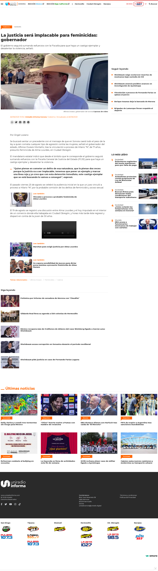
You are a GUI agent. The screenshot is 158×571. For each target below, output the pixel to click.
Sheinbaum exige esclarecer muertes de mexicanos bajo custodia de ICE (133, 76)
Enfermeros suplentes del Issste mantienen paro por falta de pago (126, 163)
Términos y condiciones (128, 495)
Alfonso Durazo (36, 280)
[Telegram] (28, 122)
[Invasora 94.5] (33, 529)
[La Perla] (140, 537)
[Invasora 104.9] (60, 529)
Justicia (60, 280)
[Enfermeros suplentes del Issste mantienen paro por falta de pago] (148, 163)
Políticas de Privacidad (128, 497)
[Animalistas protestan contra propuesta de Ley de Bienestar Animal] (148, 179)
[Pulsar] (6, 536)
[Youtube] (10, 504)
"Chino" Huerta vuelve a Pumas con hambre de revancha (58, 424)
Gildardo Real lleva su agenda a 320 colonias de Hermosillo (49, 313)
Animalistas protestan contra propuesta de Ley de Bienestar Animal (125, 179)
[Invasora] (6, 529)
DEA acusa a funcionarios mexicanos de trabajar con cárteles (126, 225)
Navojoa (107, 4)
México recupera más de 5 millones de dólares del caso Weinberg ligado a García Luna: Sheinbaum (62, 330)
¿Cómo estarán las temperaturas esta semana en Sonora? (124, 209)
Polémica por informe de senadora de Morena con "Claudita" (49, 298)
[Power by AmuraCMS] (151, 556)
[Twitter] (16, 122)
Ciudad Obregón (94, 4)
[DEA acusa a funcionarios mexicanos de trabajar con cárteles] (148, 224)
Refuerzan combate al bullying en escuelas (17, 462)
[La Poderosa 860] (33, 536)
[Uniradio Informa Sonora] (15, 4)
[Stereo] (86, 528)
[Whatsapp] (12, 122)
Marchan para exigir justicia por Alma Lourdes (55, 247)
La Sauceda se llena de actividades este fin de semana (58, 462)
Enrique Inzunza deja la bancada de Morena (134, 102)
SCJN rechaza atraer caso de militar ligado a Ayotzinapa (98, 462)
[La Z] (86, 544)
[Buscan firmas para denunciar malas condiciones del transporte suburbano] (148, 194)
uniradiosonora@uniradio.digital (90, 506)
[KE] (140, 528)
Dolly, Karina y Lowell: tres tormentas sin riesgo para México (19, 424)
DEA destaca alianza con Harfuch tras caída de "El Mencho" (99, 424)
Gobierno (6, 27)
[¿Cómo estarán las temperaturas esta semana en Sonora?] (148, 209)
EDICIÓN (35, 4)
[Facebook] (20, 122)
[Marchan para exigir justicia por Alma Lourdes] (21, 249)
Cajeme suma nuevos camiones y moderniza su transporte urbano (137, 462)
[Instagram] (15, 504)
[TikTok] (20, 504)
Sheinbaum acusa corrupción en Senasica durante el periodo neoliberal (55, 344)
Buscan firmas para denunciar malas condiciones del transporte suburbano (125, 194)
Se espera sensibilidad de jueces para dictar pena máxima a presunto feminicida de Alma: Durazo (55, 265)
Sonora (17, 27)
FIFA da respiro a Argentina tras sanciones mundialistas (136, 424)
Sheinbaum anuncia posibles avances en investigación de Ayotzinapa (133, 85)
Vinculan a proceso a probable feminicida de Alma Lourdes (55, 198)
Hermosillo (79, 4)
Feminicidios (49, 280)
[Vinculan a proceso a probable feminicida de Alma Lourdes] (21, 200)
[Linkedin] (24, 122)
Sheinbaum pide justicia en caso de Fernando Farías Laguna (49, 359)
